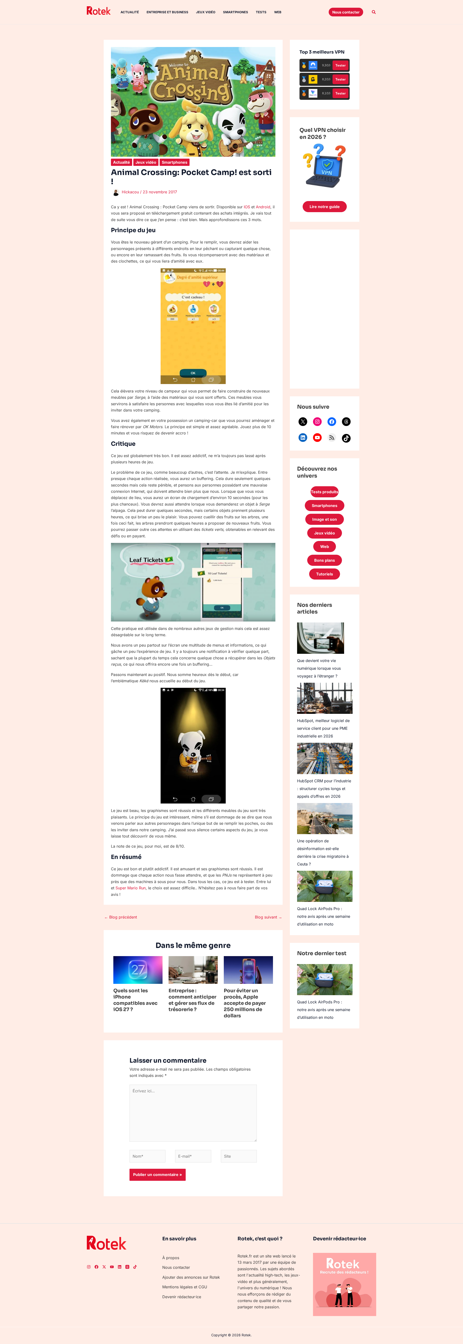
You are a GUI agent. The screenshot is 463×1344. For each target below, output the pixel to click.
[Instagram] (317, 421)
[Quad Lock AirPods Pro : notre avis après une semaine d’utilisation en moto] (325, 886)
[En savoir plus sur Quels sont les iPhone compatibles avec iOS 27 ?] (138, 969)
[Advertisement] (324, 309)
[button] (346, 12)
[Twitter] (104, 1267)
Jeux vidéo (205, 12)
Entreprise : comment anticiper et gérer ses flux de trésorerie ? (192, 1000)
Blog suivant (268, 917)
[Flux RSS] (331, 437)
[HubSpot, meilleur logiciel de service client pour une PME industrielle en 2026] (325, 698)
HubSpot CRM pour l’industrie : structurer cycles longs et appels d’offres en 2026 (324, 788)
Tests (261, 12)
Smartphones (235, 12)
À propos (170, 1257)
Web (277, 12)
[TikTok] (346, 438)
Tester (340, 65)
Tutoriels (324, 574)
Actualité (130, 12)
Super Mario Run (131, 887)
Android (263, 206)
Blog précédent (120, 917)
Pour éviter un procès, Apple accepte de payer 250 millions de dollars (245, 1003)
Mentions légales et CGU (184, 1286)
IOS (247, 206)
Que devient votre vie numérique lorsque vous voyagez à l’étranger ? (319, 668)
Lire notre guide (325, 206)
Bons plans (324, 560)
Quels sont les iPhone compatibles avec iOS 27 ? (135, 1000)
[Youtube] (112, 1267)
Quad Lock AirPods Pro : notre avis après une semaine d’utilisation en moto (323, 916)
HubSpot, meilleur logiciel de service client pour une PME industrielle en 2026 (323, 728)
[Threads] (346, 421)
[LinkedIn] (303, 437)
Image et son (324, 519)
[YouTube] (317, 437)
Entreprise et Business (167, 12)
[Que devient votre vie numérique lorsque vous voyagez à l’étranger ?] (320, 638)
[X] (303, 421)
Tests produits (324, 491)
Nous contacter (176, 1267)
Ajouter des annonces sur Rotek (191, 1277)
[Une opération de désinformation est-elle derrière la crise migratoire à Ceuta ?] (325, 818)
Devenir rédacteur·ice (181, 1296)
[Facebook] (331, 421)
